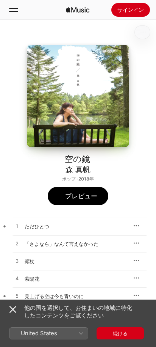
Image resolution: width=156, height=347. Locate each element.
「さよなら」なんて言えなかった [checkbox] (61, 244)
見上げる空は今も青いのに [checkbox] (54, 296)
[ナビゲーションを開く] (13, 10)
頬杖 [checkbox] (29, 261)
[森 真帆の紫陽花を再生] (17, 278)
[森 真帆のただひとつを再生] (17, 226)
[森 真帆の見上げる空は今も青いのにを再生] (17, 296)
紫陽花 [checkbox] (32, 279)
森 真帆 (78, 169)
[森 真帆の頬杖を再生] (17, 261)
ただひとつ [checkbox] (37, 226)
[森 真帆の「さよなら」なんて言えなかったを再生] (17, 243)
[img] (77, 9)
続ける (120, 333)
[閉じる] (12, 309)
